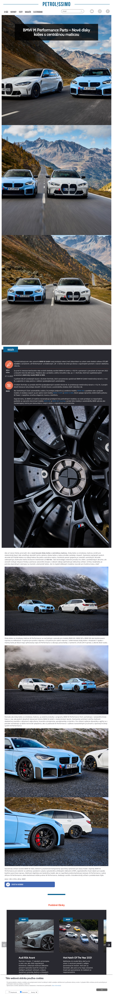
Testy (21, 11)
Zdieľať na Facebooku (17, 884)
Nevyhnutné (13, 992)
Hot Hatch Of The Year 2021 (77, 957)
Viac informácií (56, 985)
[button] (108, 944)
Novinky (13, 11)
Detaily (33, 992)
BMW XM (80, 391)
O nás (6, 11)
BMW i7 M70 (57, 393)
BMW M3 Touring (58, 401)
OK (102, 990)
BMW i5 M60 (68, 393)
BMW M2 (47, 401)
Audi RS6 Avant (27, 957)
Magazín (28, 11)
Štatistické (25, 992)
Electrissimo (37, 11)
